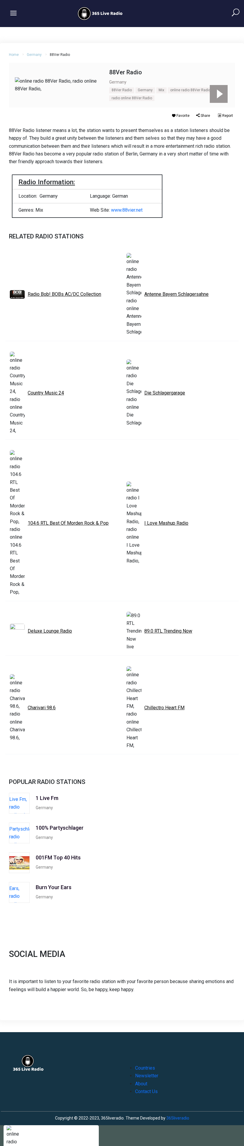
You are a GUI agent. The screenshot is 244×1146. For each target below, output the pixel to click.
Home (14, 55)
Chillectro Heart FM (164, 707)
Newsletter (146, 1076)
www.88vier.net (127, 210)
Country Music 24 (46, 393)
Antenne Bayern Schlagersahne (176, 294)
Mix (161, 90)
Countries (145, 1068)
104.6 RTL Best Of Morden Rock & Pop (68, 523)
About (141, 1084)
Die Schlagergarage (164, 393)
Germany (34, 55)
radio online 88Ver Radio (132, 98)
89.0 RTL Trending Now (168, 631)
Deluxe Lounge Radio (50, 631)
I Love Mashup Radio (166, 523)
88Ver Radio (122, 90)
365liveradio (177, 1118)
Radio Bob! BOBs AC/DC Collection (64, 294)
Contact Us (146, 1091)
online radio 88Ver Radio (190, 90)
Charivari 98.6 (42, 707)
